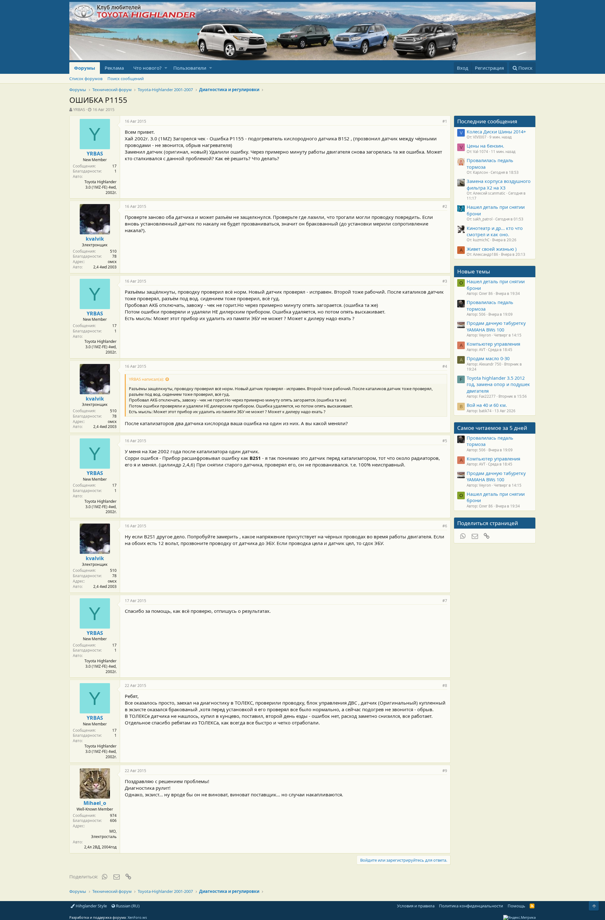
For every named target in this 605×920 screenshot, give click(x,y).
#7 (444, 600)
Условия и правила (416, 906)
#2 (444, 206)
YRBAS (79, 109)
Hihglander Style (91, 906)
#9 (444, 770)
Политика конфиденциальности (471, 906)
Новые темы (473, 271)
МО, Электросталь (104, 834)
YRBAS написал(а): (146, 379)
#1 (444, 121)
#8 (444, 685)
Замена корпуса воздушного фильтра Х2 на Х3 (499, 184)
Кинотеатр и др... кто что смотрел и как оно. (495, 231)
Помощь (516, 906)
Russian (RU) (127, 906)
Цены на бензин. (485, 146)
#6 (444, 526)
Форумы (84, 68)
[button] (166, 68)
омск (112, 261)
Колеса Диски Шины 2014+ (496, 131)
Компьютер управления (493, 344)
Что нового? (147, 68)
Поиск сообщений (125, 78)
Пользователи (189, 68)
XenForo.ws (137, 917)
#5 (444, 440)
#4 (444, 366)
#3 (444, 281)
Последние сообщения (487, 121)
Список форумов (85, 78)
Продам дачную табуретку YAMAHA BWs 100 (496, 326)
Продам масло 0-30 (488, 358)
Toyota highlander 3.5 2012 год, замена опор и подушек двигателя (498, 384)
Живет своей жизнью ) (491, 249)
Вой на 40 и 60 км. (487, 405)
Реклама (114, 68)
